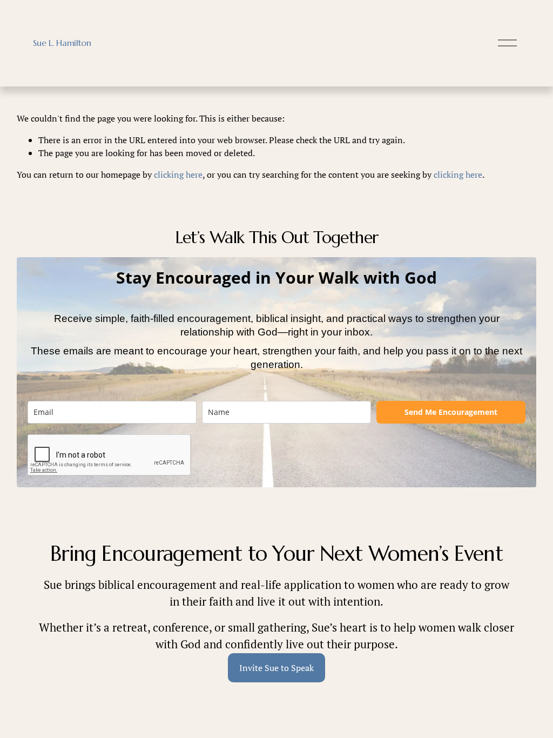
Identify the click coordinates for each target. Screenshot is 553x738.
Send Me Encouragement (450, 412)
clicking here (178, 174)
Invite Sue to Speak (276, 668)
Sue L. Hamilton (62, 42)
